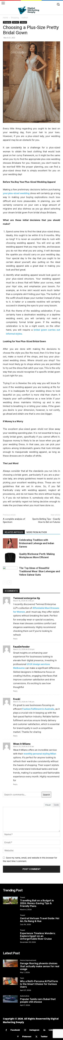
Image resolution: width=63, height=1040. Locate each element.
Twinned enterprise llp (26, 598)
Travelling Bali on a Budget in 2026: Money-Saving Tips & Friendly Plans (37, 903)
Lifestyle (23, 22)
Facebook (15, 1030)
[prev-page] (5, 582)
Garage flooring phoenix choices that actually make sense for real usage (39, 966)
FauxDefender (21, 647)
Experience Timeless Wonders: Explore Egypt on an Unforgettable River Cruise (37, 936)
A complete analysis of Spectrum (14, 520)
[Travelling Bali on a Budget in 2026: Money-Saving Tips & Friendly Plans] (10, 900)
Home (5, 17)
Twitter (44, 1036)
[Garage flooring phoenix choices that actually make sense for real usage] (10, 963)
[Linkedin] (44, 1030)
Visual (48, 805)
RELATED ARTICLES (14, 532)
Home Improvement (28, 960)
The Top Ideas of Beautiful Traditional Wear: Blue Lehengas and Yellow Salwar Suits (39, 571)
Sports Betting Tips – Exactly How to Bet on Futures (46, 520)
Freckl (16, 699)
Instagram (34, 1030)
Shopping (15, 17)
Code (56, 805)
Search (46, 794)
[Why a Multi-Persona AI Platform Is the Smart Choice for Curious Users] (10, 981)
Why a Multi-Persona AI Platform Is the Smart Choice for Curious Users (39, 984)
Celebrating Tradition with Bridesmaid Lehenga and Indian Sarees (36, 543)
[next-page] (9, 582)
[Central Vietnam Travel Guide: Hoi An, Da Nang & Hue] (10, 918)
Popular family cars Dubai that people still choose (38, 1000)
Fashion (25, 17)
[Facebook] (6, 1030)
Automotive (24, 996)
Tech (22, 978)
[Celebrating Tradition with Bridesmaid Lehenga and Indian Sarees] (10, 543)
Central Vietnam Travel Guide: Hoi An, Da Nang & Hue (39, 920)
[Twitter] (36, 1036)
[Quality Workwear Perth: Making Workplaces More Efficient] (10, 557)
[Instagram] (25, 1030)
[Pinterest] (18, 1036)
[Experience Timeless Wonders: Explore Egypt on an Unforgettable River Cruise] (10, 933)
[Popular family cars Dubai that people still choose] (10, 999)
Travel (22, 897)
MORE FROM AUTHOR (37, 532)
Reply (15, 639)
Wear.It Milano (21, 744)
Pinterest (26, 1036)
